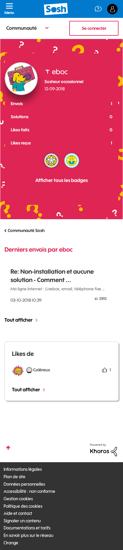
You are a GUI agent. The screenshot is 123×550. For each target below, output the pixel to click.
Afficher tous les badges (61, 180)
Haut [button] (8, 448)
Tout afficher (18, 320)
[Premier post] (71, 160)
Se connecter (94, 28)
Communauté (21, 28)
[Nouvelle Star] (51, 160)
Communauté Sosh (26, 230)
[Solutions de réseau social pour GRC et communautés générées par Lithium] (103, 449)
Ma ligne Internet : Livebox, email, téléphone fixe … (57, 288)
